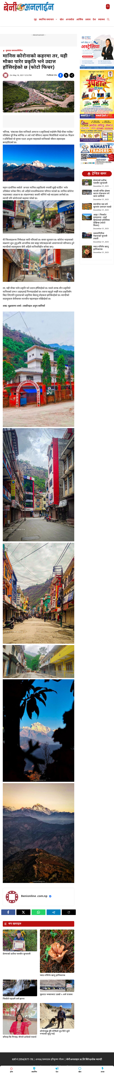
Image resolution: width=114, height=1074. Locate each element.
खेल (62, 19)
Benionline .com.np (34, 896)
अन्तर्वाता (70, 19)
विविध (20, 50)
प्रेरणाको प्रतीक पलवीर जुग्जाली (17, 954)
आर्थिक (79, 19)
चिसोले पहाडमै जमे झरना (14, 998)
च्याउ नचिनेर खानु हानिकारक (52, 975)
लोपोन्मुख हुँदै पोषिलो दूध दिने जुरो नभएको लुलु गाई (55, 1032)
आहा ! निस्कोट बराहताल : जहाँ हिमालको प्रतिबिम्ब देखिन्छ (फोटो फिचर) (101, 220)
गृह (35, 19)
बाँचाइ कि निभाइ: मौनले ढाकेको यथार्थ (19, 1037)
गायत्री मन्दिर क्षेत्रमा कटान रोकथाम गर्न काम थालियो (101, 194)
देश (94, 19)
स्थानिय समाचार (46, 19)
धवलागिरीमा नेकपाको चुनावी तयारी (100, 236)
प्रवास (88, 19)
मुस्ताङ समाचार (12, 50)
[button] (108, 19)
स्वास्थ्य (101, 19)
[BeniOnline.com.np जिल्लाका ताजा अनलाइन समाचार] (29, 6)
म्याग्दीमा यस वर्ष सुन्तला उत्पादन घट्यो (102, 206)
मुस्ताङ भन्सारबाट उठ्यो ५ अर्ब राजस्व (56, 994)
